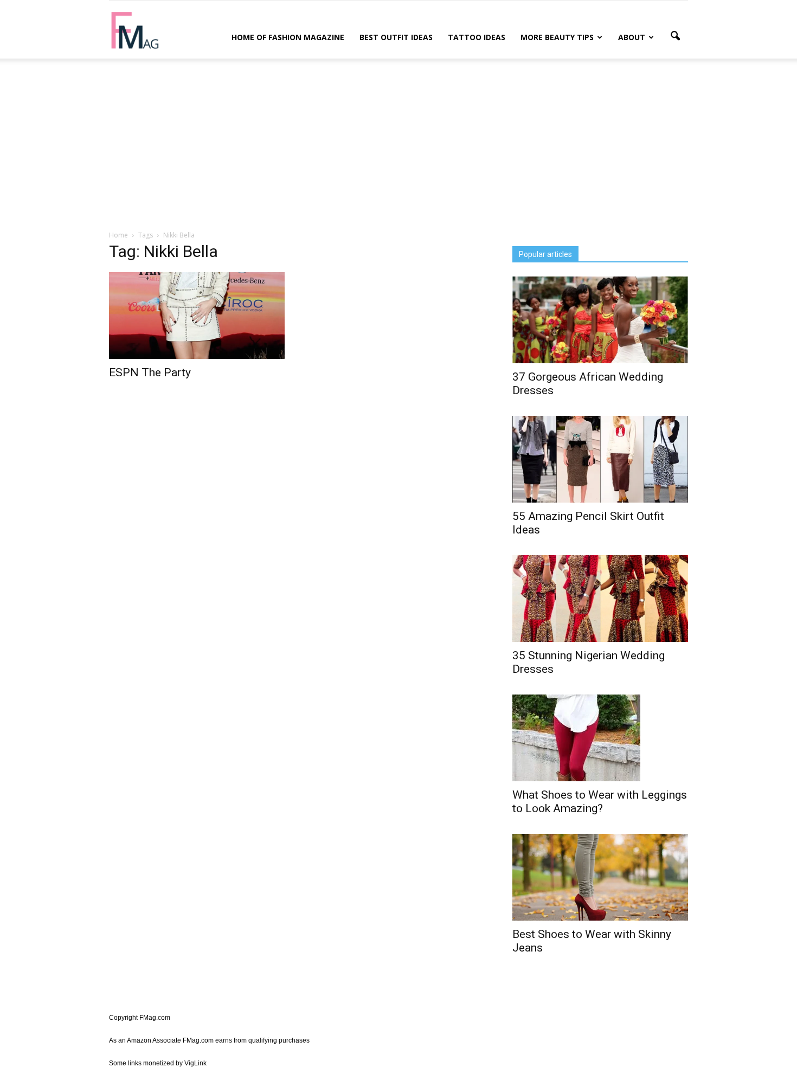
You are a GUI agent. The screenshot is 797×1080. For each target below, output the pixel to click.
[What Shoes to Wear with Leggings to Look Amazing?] (600, 738)
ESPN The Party (150, 372)
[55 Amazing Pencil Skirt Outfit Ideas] (600, 459)
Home (118, 235)
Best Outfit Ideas (396, 37)
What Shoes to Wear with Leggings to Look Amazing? (599, 801)
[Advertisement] (398, 142)
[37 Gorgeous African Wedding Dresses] (600, 320)
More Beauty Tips (557, 37)
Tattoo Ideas (476, 37)
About (631, 37)
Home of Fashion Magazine (288, 37)
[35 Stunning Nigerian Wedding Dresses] (600, 598)
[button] (675, 36)
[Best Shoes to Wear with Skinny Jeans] (600, 877)
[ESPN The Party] (197, 315)
